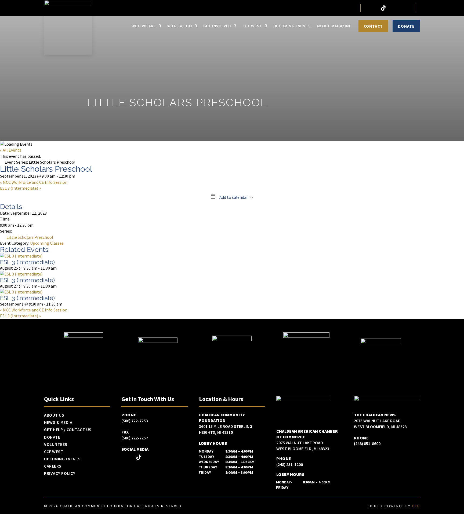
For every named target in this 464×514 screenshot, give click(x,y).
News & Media (58, 422)
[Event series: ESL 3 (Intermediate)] (59, 268)
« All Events (10, 150)
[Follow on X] (391, 8)
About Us (54, 415)
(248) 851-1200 (289, 464)
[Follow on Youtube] (408, 8)
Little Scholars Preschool (29, 237)
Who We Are (144, 25)
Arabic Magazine (334, 25)
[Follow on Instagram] (375, 8)
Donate (406, 26)
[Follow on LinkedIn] (400, 8)
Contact (373, 26)
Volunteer (55, 444)
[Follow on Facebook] (367, 8)
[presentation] (21, 256)
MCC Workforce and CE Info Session (33, 182)
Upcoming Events (292, 25)
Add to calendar (233, 197)
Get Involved (217, 25)
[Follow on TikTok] (383, 8)
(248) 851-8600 (367, 443)
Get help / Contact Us (68, 429)
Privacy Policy (59, 473)
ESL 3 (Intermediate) (20, 188)
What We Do (179, 25)
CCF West (252, 25)
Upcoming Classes (47, 243)
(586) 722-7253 (134, 420)
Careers (52, 466)
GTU (416, 506)
